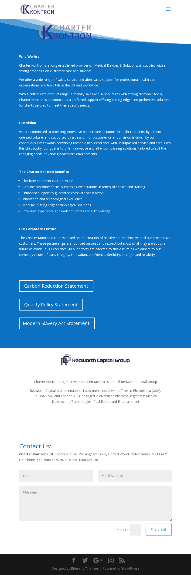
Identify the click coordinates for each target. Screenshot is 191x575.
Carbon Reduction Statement (56, 286)
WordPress (130, 568)
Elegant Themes (85, 568)
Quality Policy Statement (51, 304)
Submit (159, 529)
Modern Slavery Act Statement (56, 323)
